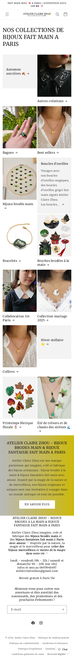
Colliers (9, 372)
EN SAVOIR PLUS (37, 504)
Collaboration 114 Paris (16, 318)
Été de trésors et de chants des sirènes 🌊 (54, 425)
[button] (7, 14)
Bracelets (10, 261)
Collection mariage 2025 (52, 318)
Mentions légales (56, 654)
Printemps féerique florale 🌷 (18, 425)
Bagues (8, 153)
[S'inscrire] (63, 609)
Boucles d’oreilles (54, 164)
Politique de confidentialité (24, 643)
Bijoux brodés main (18, 204)
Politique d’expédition (30, 649)
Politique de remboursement (53, 637)
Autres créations (50, 101)
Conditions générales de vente (28, 654)
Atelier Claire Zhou (25, 637)
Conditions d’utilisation (55, 643)
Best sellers (46, 153)
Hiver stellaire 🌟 (52, 342)
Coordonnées (52, 649)
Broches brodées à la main (53, 263)
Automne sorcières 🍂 (16, 71)
